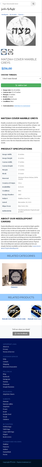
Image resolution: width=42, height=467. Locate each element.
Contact (5, 362)
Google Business (8, 387)
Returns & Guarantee (10, 367)
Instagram (6, 379)
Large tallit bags (8, 432)
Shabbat (5, 444)
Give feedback (22, 333)
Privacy (5, 349)
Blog (4, 374)
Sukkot (5, 449)
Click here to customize (22, 106)
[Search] (33, 4)
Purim (5, 454)
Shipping (6, 364)
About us (6, 347)
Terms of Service (8, 352)
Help (4, 359)
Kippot (5, 434)
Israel (5, 412)
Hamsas (5, 401)
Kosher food (7, 414)
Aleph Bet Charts (8, 394)
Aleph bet (6, 406)
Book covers (7, 437)
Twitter (5, 382)
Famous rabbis (8, 404)
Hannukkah (7, 452)
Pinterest (6, 384)
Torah (5, 417)
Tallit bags (6, 429)
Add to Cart (22, 85)
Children (6, 419)
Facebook (6, 377)
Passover (6, 447)
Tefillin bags (7, 427)
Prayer (5, 409)
